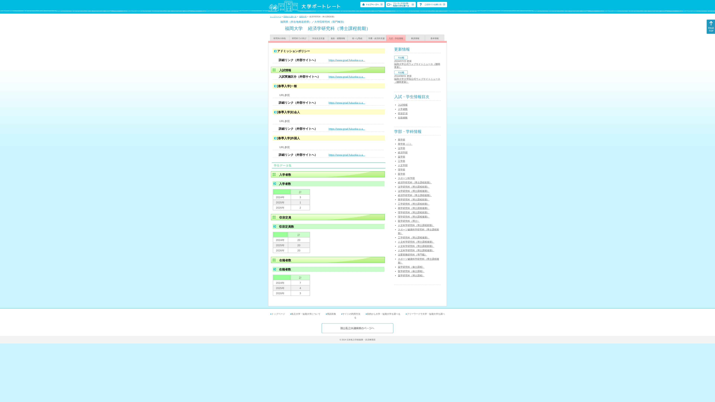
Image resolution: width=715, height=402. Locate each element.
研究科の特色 (280, 38)
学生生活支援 (318, 38)
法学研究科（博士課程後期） (413, 191)
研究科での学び (299, 38)
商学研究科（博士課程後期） (413, 208)
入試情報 (403, 104)
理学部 (401, 169)
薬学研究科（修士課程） (411, 267)
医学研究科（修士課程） (411, 271)
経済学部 (403, 152)
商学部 (401, 139)
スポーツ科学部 (406, 178)
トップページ (275, 17)
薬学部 (401, 156)
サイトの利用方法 (351, 314)
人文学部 (403, 165)
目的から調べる (289, 17)
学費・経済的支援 (376, 38)
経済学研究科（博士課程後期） (415, 195)
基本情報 (434, 38)
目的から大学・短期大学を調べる (383, 314)
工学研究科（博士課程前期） (413, 203)
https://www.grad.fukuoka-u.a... (347, 60)
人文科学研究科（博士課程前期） (416, 225)
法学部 (401, 148)
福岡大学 (303, 17)
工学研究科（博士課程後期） (413, 237)
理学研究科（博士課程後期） (413, 216)
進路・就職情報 (338, 38)
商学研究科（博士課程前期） (413, 199)
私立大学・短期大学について (305, 314)
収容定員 (403, 113)
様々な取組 (357, 38)
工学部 (401, 161)
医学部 (401, 174)
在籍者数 (403, 117)
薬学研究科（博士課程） (411, 275)
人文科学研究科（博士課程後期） (416, 241)
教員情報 (415, 38)
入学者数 (403, 109)
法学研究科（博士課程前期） (413, 186)
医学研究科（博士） (409, 221)
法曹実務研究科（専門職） (412, 254)
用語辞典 (331, 314)
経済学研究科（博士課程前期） (415, 182)
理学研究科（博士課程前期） (413, 212)
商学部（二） (405, 144)
